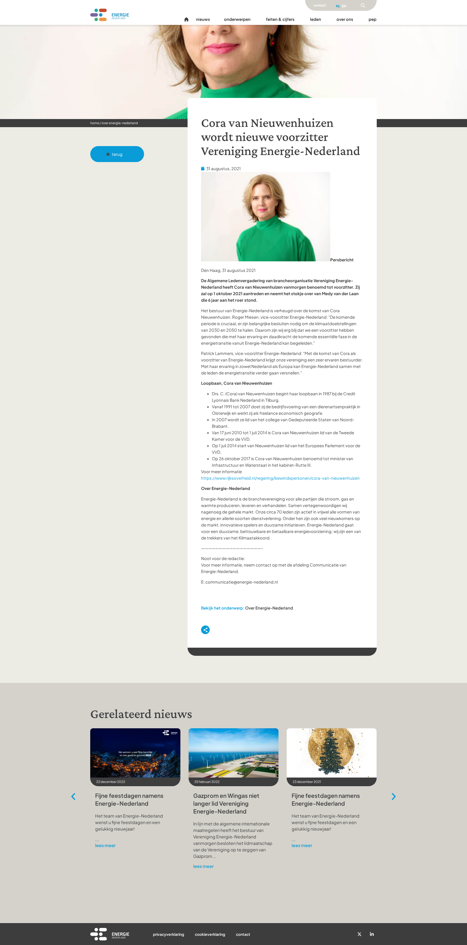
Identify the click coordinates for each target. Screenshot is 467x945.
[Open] (363, 5)
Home (94, 123)
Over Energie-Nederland (120, 123)
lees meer (105, 845)
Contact (243, 934)
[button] (117, 154)
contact (319, 5)
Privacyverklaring (168, 934)
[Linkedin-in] (372, 934)
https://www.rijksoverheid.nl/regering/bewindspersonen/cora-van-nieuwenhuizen (280, 477)
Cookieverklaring (210, 934)
